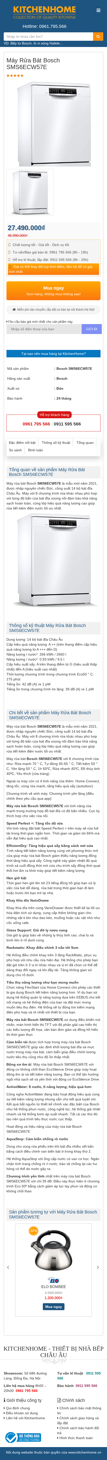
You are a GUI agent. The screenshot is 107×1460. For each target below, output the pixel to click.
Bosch (61, 378)
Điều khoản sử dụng (22, 1413)
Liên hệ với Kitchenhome (25, 1418)
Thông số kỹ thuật (56, 443)
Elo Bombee (50, 1287)
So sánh (15, 450)
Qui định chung (18, 1408)
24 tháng (63, 398)
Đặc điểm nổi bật (22, 443)
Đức (59, 388)
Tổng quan (85, 443)
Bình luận (35, 450)
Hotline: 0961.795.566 (44, 26)
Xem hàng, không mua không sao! (53, 291)
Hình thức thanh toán (76, 1438)
